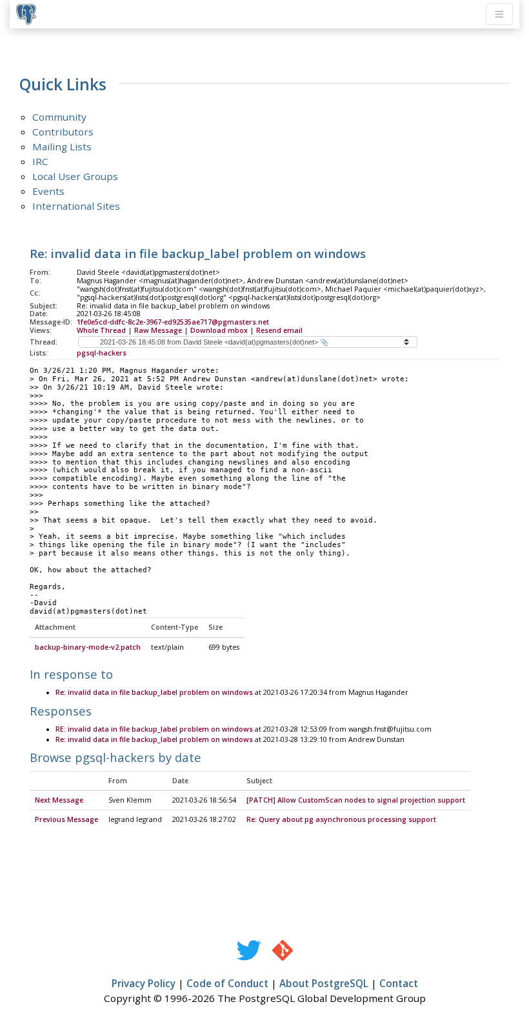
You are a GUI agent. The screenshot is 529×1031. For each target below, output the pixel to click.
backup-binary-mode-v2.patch (88, 647)
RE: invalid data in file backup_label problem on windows (154, 729)
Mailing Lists (62, 146)
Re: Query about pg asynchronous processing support (341, 819)
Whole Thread (101, 330)
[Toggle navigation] (499, 14)
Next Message (59, 800)
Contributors (63, 131)
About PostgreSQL (323, 983)
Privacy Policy (143, 983)
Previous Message (66, 819)
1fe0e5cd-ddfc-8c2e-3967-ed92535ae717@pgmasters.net (173, 321)
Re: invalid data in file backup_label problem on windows (154, 692)
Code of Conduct (227, 983)
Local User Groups (75, 176)
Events (48, 191)
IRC (40, 161)
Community (59, 116)
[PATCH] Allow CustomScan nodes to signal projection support (355, 800)
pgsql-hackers (101, 352)
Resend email (279, 330)
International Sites (76, 205)
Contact (398, 983)
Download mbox (219, 330)
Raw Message (158, 330)
